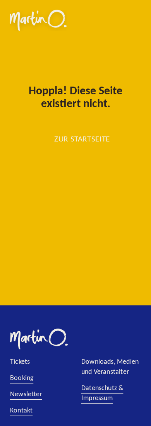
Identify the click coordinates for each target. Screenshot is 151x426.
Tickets (20, 362)
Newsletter (26, 394)
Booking (21, 378)
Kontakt (21, 410)
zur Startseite (82, 139)
